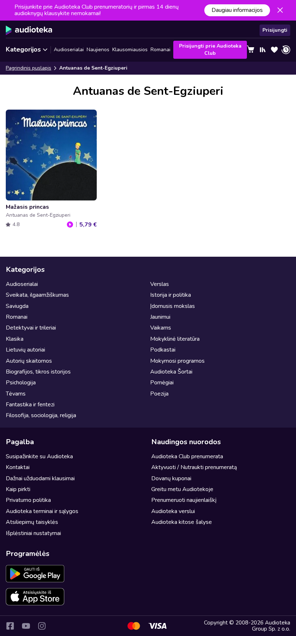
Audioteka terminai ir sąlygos (42, 511)
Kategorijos (23, 49)
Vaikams (160, 328)
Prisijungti (274, 30)
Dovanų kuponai (171, 478)
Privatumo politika (28, 500)
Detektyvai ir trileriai (31, 328)
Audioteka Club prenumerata (187, 456)
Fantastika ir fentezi (30, 404)
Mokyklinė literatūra (175, 339)
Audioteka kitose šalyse (181, 522)
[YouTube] (26, 626)
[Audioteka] (29, 30)
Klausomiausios (130, 49)
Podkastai (162, 350)
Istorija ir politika (170, 295)
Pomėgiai (162, 383)
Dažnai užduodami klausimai (40, 478)
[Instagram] (42, 626)
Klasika (14, 339)
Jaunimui (160, 317)
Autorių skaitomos (29, 361)
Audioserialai (69, 49)
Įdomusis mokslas (172, 306)
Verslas (159, 284)
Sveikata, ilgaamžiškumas (37, 295)
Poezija (159, 394)
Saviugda (17, 306)
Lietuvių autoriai (25, 350)
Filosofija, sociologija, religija (41, 415)
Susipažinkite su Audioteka (39, 456)
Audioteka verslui (173, 511)
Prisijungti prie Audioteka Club (210, 50)
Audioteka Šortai (171, 372)
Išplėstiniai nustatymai (33, 533)
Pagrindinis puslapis (28, 68)
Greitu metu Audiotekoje (182, 489)
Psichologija (21, 383)
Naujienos (98, 49)
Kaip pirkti (18, 489)
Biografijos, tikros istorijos (38, 372)
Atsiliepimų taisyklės (32, 522)
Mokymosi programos (177, 361)
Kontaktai (18, 467)
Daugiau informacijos (237, 10)
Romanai (160, 49)
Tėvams (16, 394)
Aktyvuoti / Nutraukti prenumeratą (194, 467)
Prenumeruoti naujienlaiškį (184, 500)
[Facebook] (10, 626)
